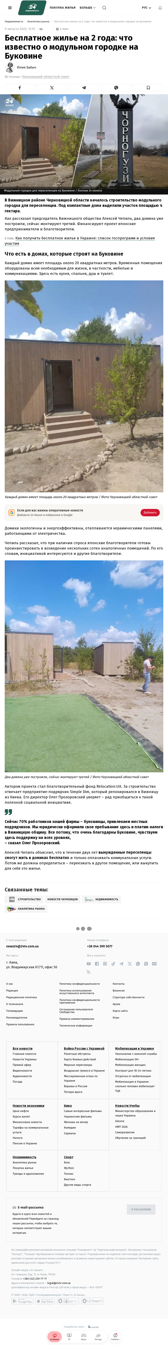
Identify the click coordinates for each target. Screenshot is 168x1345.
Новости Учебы (127, 1106)
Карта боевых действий (80, 1059)
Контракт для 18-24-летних (133, 1070)
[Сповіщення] (160, 8)
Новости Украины (25, 1059)
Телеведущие (14, 1011)
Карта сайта (120, 1011)
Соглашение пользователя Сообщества (76, 1011)
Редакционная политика (21, 997)
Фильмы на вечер (76, 1122)
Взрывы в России (75, 1086)
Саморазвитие (125, 1132)
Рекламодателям (16, 1017)
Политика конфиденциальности (79, 984)
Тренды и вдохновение (28, 1173)
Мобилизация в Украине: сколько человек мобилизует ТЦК (135, 1086)
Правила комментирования (76, 1019)
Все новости (22, 1048)
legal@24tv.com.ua (58, 1283)
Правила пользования (20, 1024)
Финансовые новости (27, 1122)
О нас (9, 984)
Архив (116, 1004)
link (88, 963)
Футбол (69, 1168)
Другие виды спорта (77, 1185)
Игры (116, 1017)
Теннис (69, 1173)
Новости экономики (28, 1106)
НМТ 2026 (121, 1127)
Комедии (70, 1127)
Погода (17, 1081)
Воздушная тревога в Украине (84, 1070)
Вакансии (119, 990)
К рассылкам (141, 1209)
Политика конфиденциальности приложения (79, 1001)
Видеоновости (22, 1070)
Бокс (67, 1162)
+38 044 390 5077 (99, 946)
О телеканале (14, 1004)
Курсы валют (21, 1116)
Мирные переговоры (78, 1065)
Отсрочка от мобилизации (133, 1076)
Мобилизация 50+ (127, 1059)
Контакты (119, 984)
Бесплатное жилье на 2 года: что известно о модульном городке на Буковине (102, 21)
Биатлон (69, 1179)
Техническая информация (75, 1025)
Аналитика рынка (38, 21)
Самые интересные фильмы (83, 1111)
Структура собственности (128, 997)
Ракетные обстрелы (77, 1054)
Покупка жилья (63, 7)
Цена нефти (21, 1111)
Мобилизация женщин (130, 1065)
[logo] (32, 7)
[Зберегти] (148, 87)
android (22, 1300)
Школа (119, 1121)
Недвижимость (14, 21)
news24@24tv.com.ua (22, 946)
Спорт (68, 1157)
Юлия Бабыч (26, 67)
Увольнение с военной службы (136, 1054)
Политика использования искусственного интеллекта (76, 992)
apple (45, 1300)
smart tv (68, 1300)
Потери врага (73, 1092)
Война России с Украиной (84, 1048)
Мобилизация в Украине (134, 1048)
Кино (68, 1106)
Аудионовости (22, 1076)
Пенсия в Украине (25, 1143)
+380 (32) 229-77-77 (35, 1278)
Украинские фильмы (78, 1116)
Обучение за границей (130, 1138)
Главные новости (24, 1054)
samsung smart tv (92, 1300)
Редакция (12, 990)
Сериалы (70, 1133)
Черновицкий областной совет (45, 77)
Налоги (18, 1138)
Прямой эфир (22, 1065)
